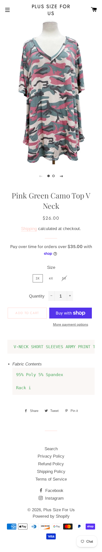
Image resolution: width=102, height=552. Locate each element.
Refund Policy (51, 464)
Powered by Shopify (51, 516)
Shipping (29, 228)
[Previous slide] (40, 175)
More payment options (70, 324)
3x (38, 278)
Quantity (37, 296)
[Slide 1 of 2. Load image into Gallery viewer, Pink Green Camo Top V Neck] (48, 175)
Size (51, 267)
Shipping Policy (51, 471)
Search (51, 448)
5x (64, 278)
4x (51, 278)
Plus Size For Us (51, 10)
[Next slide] (61, 175)
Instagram (54, 498)
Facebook (53, 490)
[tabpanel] (51, 91)
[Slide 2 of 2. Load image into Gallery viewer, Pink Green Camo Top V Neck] (53, 175)
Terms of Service (51, 479)
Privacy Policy (51, 456)
